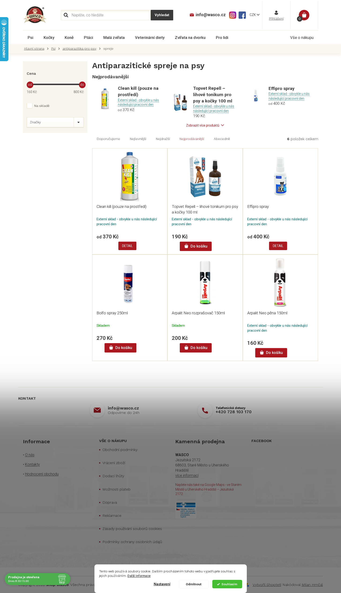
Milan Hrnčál (312, 584)
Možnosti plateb (116, 489)
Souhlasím (229, 584)
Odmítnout (193, 584)
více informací (187, 475)
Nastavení (162, 584)
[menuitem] (30, 37)
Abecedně (222, 139)
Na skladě (41, 106)
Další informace (139, 576)
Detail (127, 246)
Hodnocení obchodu (42, 474)
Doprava (109, 502)
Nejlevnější (138, 139)
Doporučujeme (108, 139)
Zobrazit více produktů (202, 125)
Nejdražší (163, 139)
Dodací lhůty (113, 476)
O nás (29, 455)
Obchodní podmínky (120, 449)
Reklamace (111, 515)
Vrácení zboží (113, 463)
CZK (253, 15)
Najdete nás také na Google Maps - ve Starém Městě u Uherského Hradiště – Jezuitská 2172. (208, 489)
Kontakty (32, 464)
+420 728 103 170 (233, 411)
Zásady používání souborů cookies (132, 528)
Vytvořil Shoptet (267, 584)
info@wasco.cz (123, 407)
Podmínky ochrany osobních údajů (132, 542)
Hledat (162, 15)
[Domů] (35, 48)
